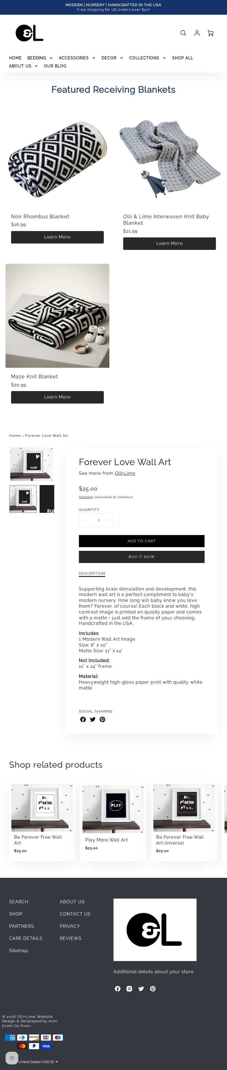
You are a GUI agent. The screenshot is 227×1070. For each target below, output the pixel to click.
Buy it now (142, 557)
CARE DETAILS (26, 938)
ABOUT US (20, 66)
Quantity (89, 510)
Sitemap (18, 950)
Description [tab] (92, 573)
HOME (15, 58)
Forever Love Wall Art (46, 435)
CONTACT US (75, 914)
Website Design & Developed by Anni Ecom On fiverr (29, 1021)
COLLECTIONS (144, 58)
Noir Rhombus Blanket (40, 216)
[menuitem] (15, 58)
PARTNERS (21, 926)
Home (15, 435)
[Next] (58, 464)
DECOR (109, 58)
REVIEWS (71, 938)
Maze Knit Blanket (34, 376)
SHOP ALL (182, 58)
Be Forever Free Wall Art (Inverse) (180, 840)
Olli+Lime (125, 473)
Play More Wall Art (106, 840)
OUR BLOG (55, 66)
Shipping (86, 497)
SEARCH (19, 901)
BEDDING (37, 58)
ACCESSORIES (74, 58)
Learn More (57, 237)
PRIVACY (70, 926)
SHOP (15, 914)
